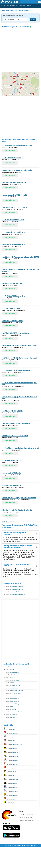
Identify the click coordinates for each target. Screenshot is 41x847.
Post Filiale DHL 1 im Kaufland (12, 485)
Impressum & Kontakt (25, 817)
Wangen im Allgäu (11, 680)
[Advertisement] (20, 50)
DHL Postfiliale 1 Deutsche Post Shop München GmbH (20, 448)
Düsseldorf (12, 760)
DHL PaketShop (11, 5)
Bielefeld (12, 795)
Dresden (11, 783)
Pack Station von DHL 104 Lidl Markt (14, 207)
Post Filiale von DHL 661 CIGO (12, 284)
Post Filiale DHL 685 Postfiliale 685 (14, 183)
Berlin (11, 729)
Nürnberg (12, 779)
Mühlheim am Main (12, 701)
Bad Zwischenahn (11, 698)
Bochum (11, 787)
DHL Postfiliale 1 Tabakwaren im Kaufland (16, 370)
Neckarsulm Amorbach (13, 586)
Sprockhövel (10, 714)
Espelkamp (10, 709)
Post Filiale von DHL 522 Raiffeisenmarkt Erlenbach (19, 358)
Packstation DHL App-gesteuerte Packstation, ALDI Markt (19, 398)
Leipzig (11, 775)
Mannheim (12, 803)
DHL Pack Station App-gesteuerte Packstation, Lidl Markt (19, 383)
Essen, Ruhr (12, 756)
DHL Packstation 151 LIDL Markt (13, 220)
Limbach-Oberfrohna (12, 685)
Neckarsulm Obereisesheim (14, 594)
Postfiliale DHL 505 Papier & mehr (13, 245)
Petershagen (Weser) (12, 693)
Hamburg (12, 733)
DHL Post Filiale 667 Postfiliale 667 (14, 232)
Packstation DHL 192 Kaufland (12, 473)
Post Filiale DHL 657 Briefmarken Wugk (15, 333)
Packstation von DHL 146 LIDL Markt (14, 195)
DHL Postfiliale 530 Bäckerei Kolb (13, 296)
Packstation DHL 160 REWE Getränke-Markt (17, 170)
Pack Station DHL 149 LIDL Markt (13, 411)
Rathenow (10, 669)
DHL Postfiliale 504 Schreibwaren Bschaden (17, 145)
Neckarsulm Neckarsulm (13, 592)
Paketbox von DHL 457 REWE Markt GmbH (16, 423)
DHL (5, 5)
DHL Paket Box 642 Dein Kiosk (12, 461)
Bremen (11, 764)
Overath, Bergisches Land (13, 690)
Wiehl (9, 706)
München (12, 737)
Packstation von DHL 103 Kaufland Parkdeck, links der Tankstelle (20, 270)
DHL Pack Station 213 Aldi (11, 308)
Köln (10, 741)
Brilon (9, 682)
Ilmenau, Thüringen (12, 704)
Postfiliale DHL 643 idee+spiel (12, 321)
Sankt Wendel (10, 674)
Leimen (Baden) (11, 688)
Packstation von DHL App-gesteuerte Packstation (19, 498)
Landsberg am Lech (12, 672)
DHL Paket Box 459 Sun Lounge (12, 158)
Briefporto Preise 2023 (26, 814)
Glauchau (9, 717)
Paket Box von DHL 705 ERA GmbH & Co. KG (17, 510)
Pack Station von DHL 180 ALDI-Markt (15, 436)
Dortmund (12, 752)
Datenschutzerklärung (26, 820)
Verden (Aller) (11, 696)
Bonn (11, 799)
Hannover (12, 768)
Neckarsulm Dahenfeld (13, 589)
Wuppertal (12, 791)
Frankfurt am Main (14, 744)
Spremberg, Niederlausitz (13, 712)
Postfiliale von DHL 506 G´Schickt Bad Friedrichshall (20, 346)
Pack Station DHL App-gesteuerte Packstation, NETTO (20, 257)
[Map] (20, 84)
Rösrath (9, 677)
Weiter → (13, 522)
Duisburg (11, 772)
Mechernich (10, 667)
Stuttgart (12, 748)
